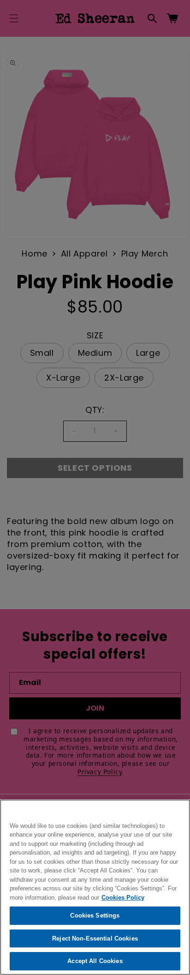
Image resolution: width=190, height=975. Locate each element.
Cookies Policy (122, 897)
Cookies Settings (94, 915)
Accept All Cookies (94, 961)
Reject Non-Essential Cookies (95, 938)
